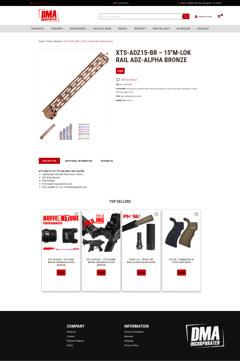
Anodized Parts (143, 88)
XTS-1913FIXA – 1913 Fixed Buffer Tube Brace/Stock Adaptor (61, 262)
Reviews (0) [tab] (107, 161)
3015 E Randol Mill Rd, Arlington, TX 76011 (201, 3)
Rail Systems (136, 96)
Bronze (58, 41)
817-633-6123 (121, 3)
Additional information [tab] (78, 161)
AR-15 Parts (155, 88)
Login (120, 70)
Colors (50, 41)
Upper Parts (128, 92)
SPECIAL (119, 92)
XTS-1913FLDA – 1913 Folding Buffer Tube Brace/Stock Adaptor (101, 262)
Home (42, 41)
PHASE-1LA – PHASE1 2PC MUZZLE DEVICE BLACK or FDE (141, 260)
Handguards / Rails (189, 88)
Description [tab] (49, 161)
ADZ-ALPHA (125, 96)
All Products (132, 88)
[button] (107, 53)
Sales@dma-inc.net (41, 3)
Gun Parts (177, 88)
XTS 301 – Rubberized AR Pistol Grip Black (181, 260)
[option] (61, 250)
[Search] (185, 16)
